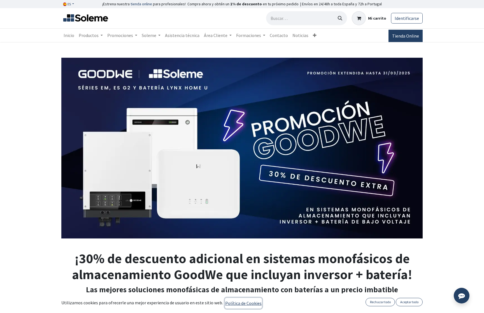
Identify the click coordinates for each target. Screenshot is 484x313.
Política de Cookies (243, 303)
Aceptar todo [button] (409, 302)
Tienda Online (405, 36)
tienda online (141, 3)
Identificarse (407, 18)
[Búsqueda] (340, 18)
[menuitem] (68, 35)
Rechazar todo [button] (380, 302)
